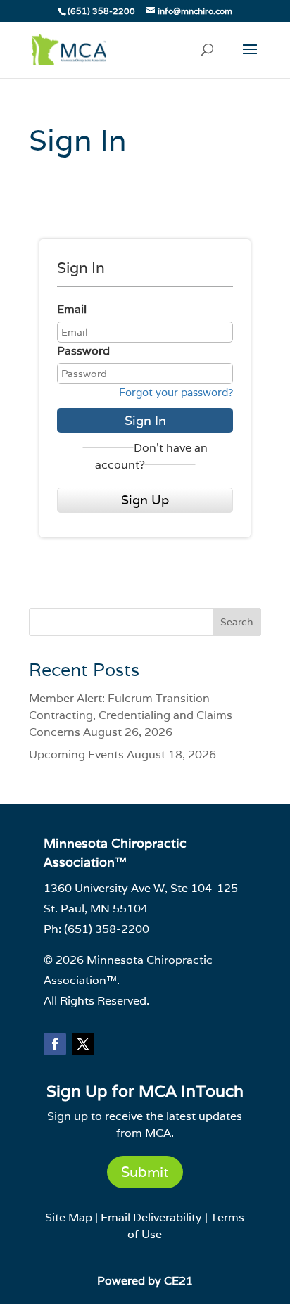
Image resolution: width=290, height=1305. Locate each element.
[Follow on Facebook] (55, 1044)
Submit (145, 1172)
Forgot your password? (176, 392)
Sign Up (145, 500)
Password (83, 350)
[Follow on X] (83, 1044)
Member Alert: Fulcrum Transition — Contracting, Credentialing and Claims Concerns (130, 715)
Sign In (145, 420)
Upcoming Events (76, 754)
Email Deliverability (151, 1217)
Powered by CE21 (145, 1280)
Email (72, 309)
